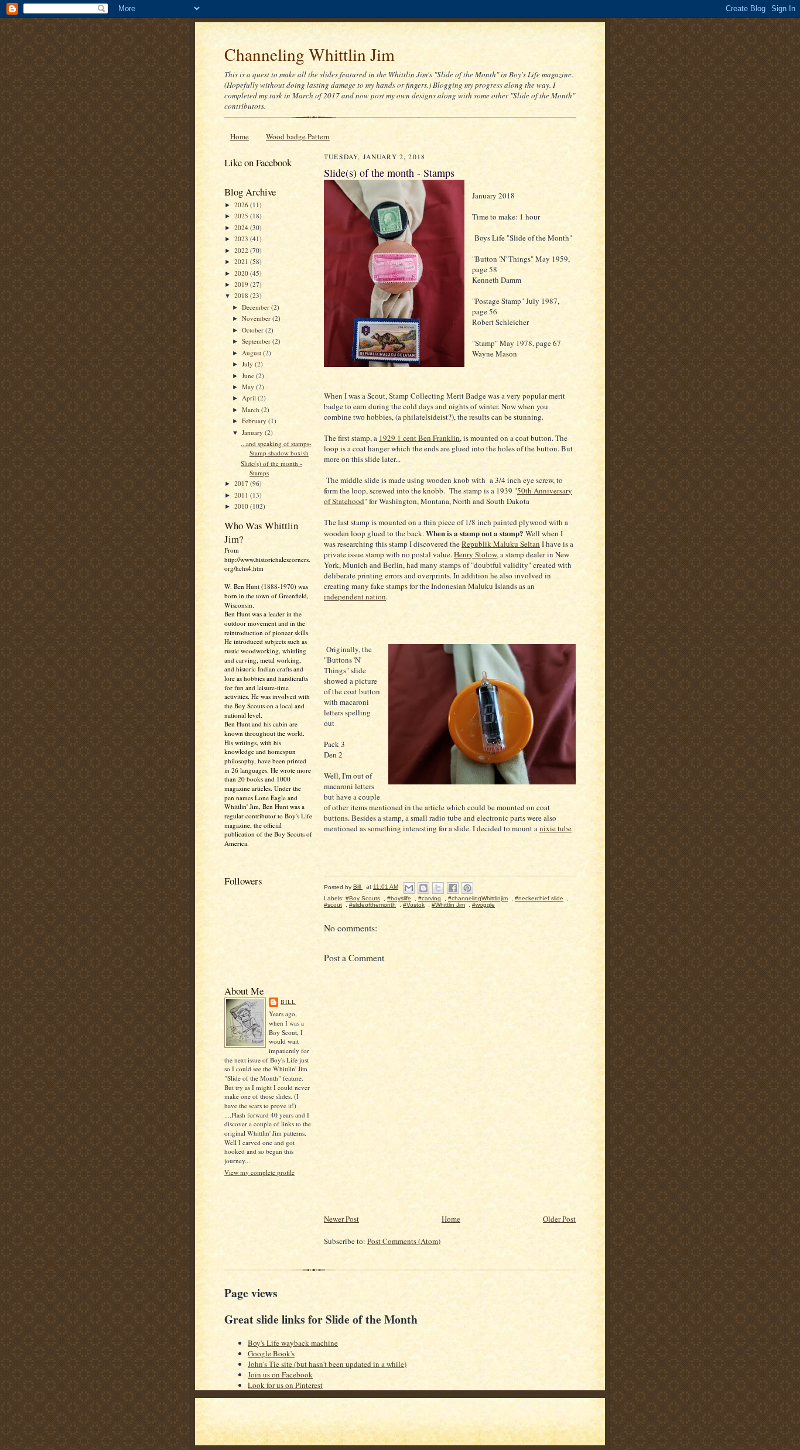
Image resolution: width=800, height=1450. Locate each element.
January (253, 432)
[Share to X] (438, 888)
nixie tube (555, 828)
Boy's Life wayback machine (293, 1343)
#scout (333, 904)
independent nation (355, 596)
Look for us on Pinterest (285, 1385)
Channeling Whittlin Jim (309, 54)
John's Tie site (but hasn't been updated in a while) (327, 1364)
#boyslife (399, 898)
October (253, 329)
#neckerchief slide (539, 898)
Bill (288, 1001)
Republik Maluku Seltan (500, 544)
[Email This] (409, 888)
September (257, 341)
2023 (242, 238)
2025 (242, 215)
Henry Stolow (475, 554)
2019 (242, 284)
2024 (242, 227)
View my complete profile (259, 1172)
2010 (242, 506)
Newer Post (341, 1219)
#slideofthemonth (372, 904)
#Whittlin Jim (448, 904)
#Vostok (414, 904)
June (249, 375)
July (248, 363)
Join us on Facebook (280, 1374)
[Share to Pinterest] (467, 888)
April (250, 397)
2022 (242, 250)
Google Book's (271, 1353)
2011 (242, 495)
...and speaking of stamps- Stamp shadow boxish (276, 448)
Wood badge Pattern (298, 136)
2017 (242, 483)
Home (239, 136)
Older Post (559, 1219)
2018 (242, 295)
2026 (242, 204)
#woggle (483, 904)
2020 (242, 273)
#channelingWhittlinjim (478, 898)
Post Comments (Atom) (403, 1241)
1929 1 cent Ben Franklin (419, 438)
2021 (242, 261)
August (252, 352)
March (251, 409)
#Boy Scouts (363, 898)
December (256, 307)
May (249, 386)
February (255, 420)
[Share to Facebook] (453, 888)
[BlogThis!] (423, 888)
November (257, 318)
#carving (429, 898)
